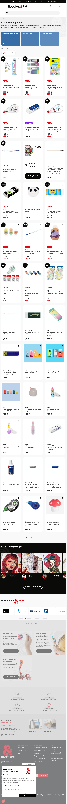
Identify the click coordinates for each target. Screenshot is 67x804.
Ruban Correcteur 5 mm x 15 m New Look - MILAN (55, 292)
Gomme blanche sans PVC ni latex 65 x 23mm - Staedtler (55, 447)
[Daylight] (21, 611)
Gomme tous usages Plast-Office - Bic (54, 212)
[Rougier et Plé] (8, 751)
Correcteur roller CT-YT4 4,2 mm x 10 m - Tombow (10, 524)
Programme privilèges (40, 748)
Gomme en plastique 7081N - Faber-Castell (32, 333)
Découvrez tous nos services (7, 735)
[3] (52, 174)
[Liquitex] (7, 611)
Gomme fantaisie (46, 33)
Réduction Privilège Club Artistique (58, 748)
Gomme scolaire (27, 33)
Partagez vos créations (33, 587)
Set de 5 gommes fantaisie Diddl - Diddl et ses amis (11, 87)
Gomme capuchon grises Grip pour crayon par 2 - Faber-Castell (33, 486)
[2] (51, 174)
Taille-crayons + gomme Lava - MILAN (11, 410)
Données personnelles (50, 795)
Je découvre (11, 676)
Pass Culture (37, 753)
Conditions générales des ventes (40, 796)
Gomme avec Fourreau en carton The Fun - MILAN (32, 293)
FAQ (19, 753)
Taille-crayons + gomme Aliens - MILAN (55, 371)
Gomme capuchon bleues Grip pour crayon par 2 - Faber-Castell (55, 486)
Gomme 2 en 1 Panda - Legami (32, 210)
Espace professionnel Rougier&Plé (57, 759)
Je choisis (11, 651)
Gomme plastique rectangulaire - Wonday (11, 212)
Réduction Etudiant (39, 750)
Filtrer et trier (10, 53)
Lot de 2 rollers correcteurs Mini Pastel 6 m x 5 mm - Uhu (55, 87)
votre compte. (53, 1)
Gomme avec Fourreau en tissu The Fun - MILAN (55, 252)
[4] (53, 174)
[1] (50, 174)
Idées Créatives (38, 761)
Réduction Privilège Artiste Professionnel (56, 752)
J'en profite (44, 651)
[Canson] (35, 611)
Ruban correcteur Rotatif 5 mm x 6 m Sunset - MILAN (31, 87)
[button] (50, 6)
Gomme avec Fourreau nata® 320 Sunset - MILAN (54, 334)
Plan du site (63, 796)
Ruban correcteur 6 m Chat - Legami (32, 446)
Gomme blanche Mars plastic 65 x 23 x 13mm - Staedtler (33, 129)
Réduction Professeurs (57, 756)
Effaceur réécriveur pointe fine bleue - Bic (10, 333)
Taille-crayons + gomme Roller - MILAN (33, 371)
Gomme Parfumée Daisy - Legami (11, 446)
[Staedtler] (49, 611)
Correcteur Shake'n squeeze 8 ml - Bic (9, 170)
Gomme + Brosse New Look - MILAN (10, 252)
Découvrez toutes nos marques (33, 623)
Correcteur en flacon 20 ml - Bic (11, 485)
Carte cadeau (22, 748)
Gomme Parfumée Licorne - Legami (53, 410)
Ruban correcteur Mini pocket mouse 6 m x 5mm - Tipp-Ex (10, 129)
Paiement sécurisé (58, 795)
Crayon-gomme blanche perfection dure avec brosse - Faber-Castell (55, 169)
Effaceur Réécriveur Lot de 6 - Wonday (32, 252)
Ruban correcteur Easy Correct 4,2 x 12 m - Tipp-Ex (32, 524)
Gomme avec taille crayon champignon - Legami (54, 524)
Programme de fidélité (40, 756)
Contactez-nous (22, 750)
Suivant (36, 538)
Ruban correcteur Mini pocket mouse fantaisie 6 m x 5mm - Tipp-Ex (55, 129)
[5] (55, 174)
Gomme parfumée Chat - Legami (33, 410)
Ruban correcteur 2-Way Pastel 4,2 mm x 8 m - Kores (11, 292)
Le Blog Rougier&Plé (39, 758)
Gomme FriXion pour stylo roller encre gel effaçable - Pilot (9, 372)
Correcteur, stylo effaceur (10, 33)
